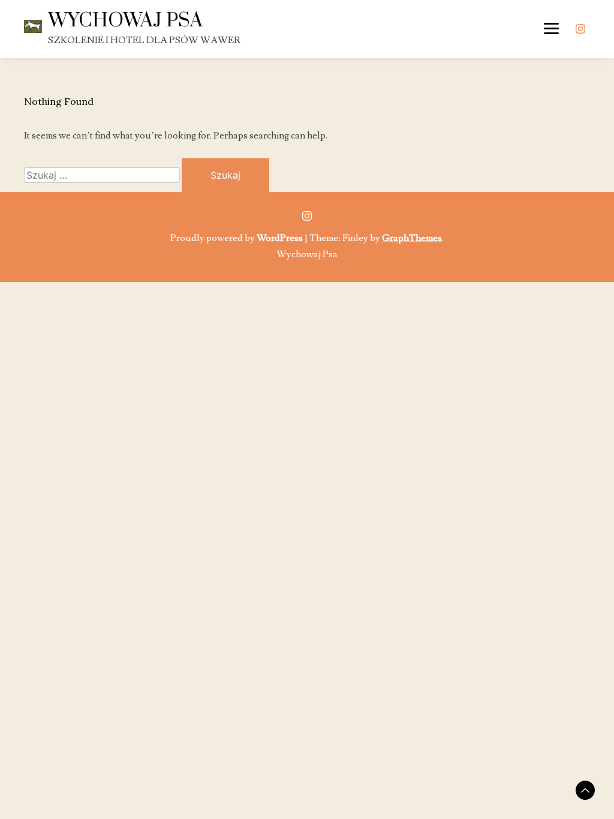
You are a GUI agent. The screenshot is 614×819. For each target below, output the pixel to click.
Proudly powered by (236, 238)
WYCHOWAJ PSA (125, 20)
